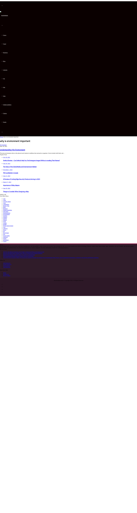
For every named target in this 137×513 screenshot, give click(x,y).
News (4, 230)
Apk (4, 87)
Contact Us (6, 274)
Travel (4, 44)
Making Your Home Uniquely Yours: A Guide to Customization (19, 254)
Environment (3, 145)
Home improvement (8, 225)
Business (5, 52)
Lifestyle (5, 70)
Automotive (6, 204)
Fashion (5, 215)
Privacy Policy (6, 275)
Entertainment (6, 213)
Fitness (5, 220)
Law (4, 227)
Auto (4, 96)
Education (5, 211)
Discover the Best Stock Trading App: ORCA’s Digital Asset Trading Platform (22, 253)
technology (6, 240)
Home (4, 35)
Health (5, 224)
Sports (4, 122)
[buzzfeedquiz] (4, 15)
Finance (5, 217)
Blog (4, 61)
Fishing (5, 113)
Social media (6, 235)
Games (5, 223)
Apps (4, 200)
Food (4, 221)
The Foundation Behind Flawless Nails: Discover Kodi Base (18, 256)
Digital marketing (7, 104)
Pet (4, 78)
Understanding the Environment (12, 150)
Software (5, 237)
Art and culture (7, 201)
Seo (4, 234)
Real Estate (6, 233)
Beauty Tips (6, 206)
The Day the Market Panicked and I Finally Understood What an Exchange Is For (23, 252)
